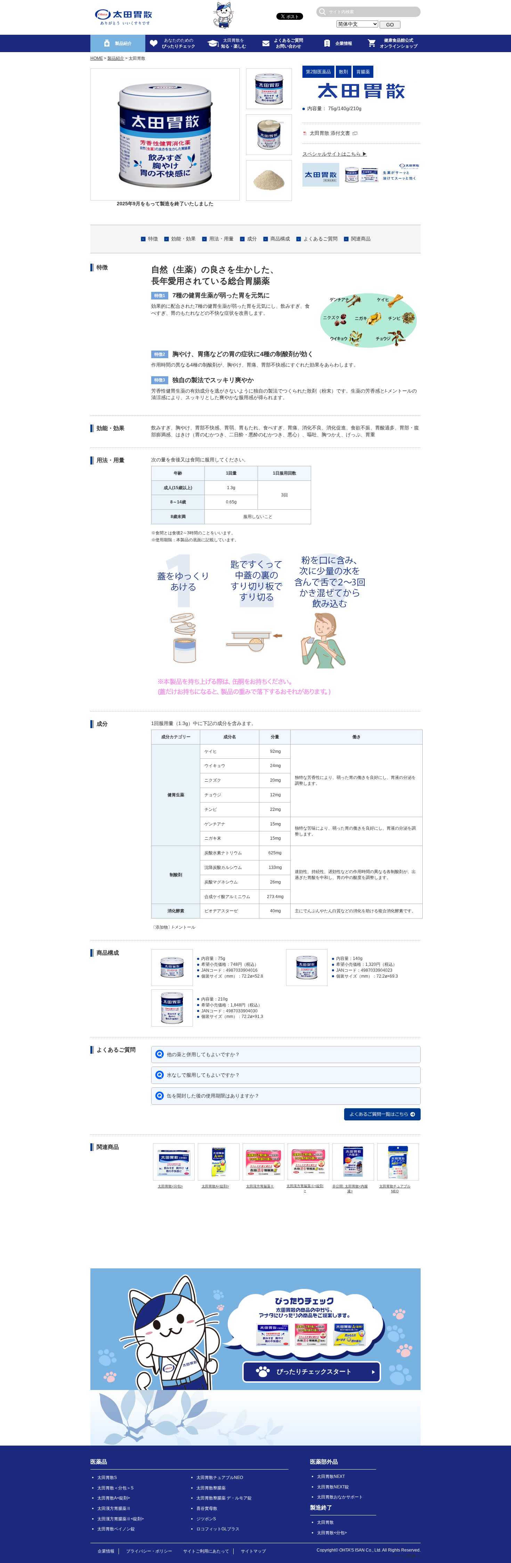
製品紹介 (115, 58)
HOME (96, 58)
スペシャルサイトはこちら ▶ (334, 154)
